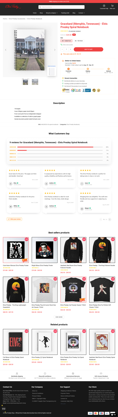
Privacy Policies (36, 396)
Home (5, 19)
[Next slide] (55, 50)
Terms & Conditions (37, 393)
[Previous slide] (6, 50)
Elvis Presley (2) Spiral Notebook (42, 357)
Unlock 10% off (3, 409)
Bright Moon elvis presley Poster (42, 265)
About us (34, 391)
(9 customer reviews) (75, 31)
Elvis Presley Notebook (34, 19)
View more (59, 317)
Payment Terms (65, 393)
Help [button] (115, 414)
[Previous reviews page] (100, 219)
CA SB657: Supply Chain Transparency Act (44, 401)
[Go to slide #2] (35, 81)
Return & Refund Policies (68, 396)
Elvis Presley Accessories (17, 19)
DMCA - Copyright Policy (39, 398)
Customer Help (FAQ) (67, 401)
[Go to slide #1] (25, 81)
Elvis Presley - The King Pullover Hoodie (102, 265)
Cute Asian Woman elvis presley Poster (15, 265)
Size (61, 38)
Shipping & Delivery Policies (68, 391)
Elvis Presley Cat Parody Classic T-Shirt (73, 305)
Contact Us (64, 398)
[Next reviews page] (109, 219)
